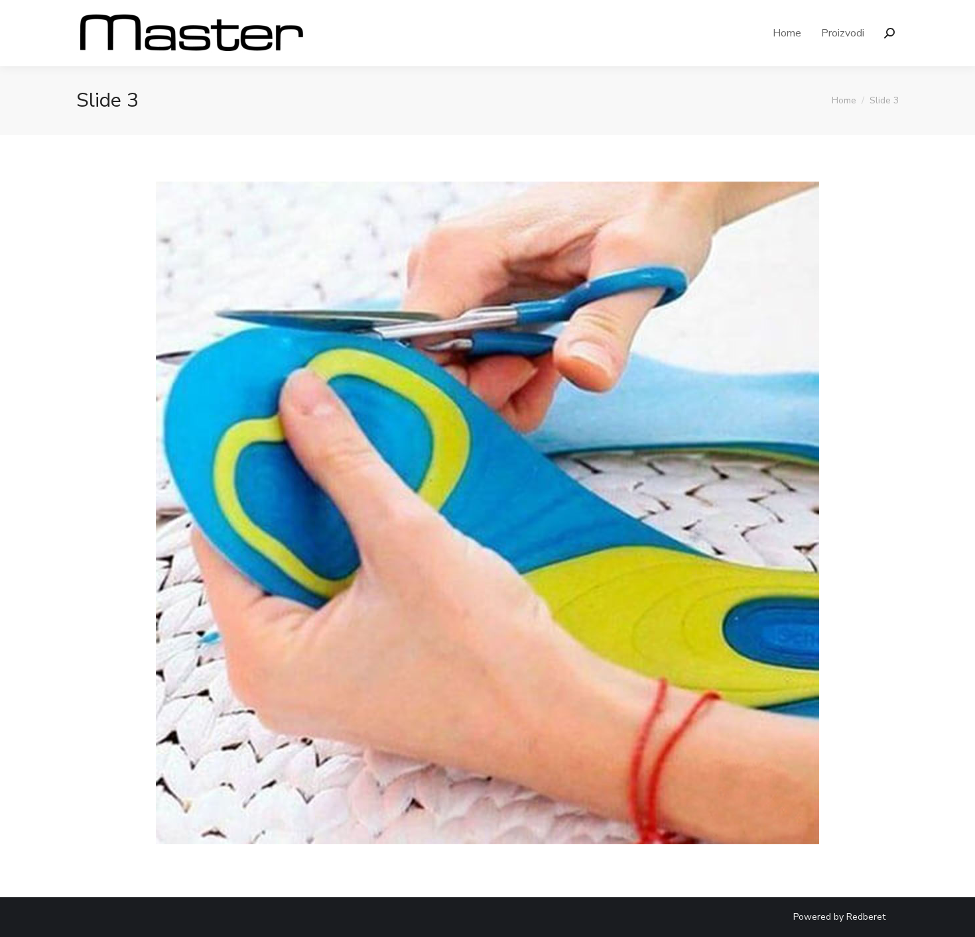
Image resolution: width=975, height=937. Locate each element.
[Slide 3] (487, 513)
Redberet (865, 916)
